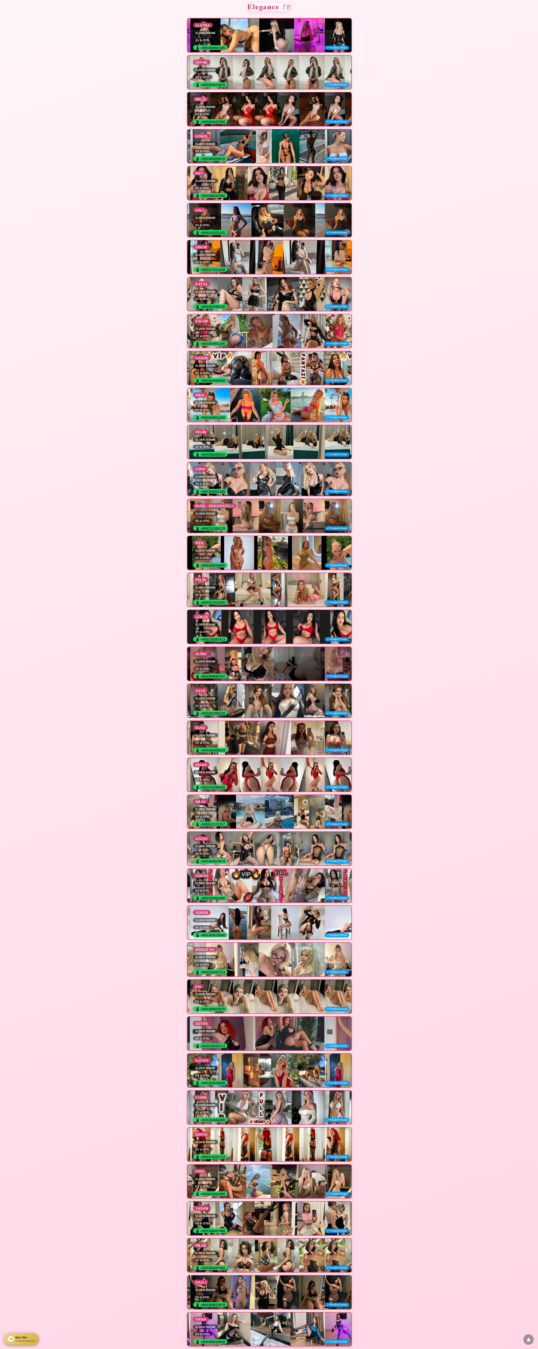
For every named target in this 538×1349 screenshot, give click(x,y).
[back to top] (528, 1339)
